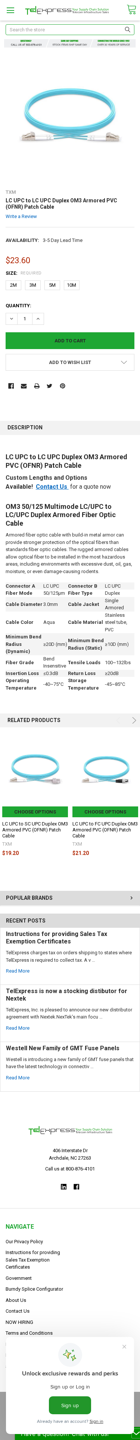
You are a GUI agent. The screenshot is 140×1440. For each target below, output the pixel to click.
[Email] (23, 385)
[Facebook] (11, 385)
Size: (24, 273)
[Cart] (131, 10)
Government (19, 1278)
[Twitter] (49, 385)
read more (17, 971)
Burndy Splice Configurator (34, 1289)
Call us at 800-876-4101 (70, 1169)
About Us (16, 1300)
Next (133, 720)
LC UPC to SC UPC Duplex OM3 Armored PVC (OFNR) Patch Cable (35, 830)
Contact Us (52, 486)
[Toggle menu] (10, 10)
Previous (119, 720)
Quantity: (18, 305)
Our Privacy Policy (24, 1241)
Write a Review (21, 216)
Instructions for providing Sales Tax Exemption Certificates (56, 937)
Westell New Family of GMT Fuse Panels (62, 1048)
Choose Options (35, 812)
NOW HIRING (19, 1322)
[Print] (36, 385)
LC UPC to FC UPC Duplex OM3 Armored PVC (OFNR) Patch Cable (105, 830)
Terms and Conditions (29, 1333)
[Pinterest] (62, 385)
